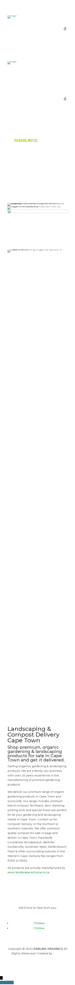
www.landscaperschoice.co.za (28, 872)
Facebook (7, 982)
